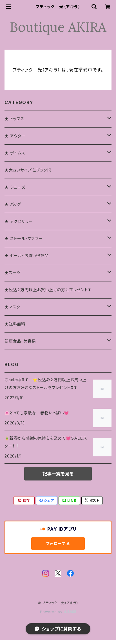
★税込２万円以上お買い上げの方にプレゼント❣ (48, 289)
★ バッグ (13, 204)
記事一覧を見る (58, 474)
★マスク (12, 306)
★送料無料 (15, 324)
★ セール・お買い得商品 (27, 255)
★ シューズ (15, 187)
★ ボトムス (15, 153)
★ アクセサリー (19, 221)
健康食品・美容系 (20, 341)
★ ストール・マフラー (24, 238)
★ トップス (14, 118)
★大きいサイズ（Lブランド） (28, 170)
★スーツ (13, 272)
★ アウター (15, 135)
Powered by (52, 612)
